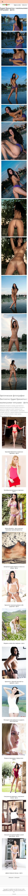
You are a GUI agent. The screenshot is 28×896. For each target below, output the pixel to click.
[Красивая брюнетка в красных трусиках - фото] (14, 432)
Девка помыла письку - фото (14, 873)
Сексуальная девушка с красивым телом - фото (14, 797)
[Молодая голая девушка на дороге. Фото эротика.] (14, 700)
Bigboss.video (17, 5)
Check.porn (16, 877)
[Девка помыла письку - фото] (14, 854)
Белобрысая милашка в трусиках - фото (14, 490)
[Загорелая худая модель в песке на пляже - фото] (14, 547)
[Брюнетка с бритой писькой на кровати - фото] (14, 662)
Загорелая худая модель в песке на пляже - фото (14, 567)
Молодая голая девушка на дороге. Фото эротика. (14, 720)
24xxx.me (24, 5)
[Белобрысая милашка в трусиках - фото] (14, 471)
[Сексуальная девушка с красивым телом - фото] (14, 777)
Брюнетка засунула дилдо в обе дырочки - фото (14, 605)
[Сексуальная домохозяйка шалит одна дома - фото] (14, 815)
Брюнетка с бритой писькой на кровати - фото (14, 682)
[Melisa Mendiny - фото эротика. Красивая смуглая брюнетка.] (14, 509)
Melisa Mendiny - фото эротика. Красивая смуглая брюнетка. (14, 529)
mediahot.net (12, 889)
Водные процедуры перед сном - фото (14, 758)
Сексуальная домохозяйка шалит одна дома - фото (14, 835)
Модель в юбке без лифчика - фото (14, 643)
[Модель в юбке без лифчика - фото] (14, 624)
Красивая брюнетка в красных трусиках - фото (14, 452)
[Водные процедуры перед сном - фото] (14, 739)
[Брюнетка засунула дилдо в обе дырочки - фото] (14, 586)
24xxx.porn (11, 877)
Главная (14, 894)
